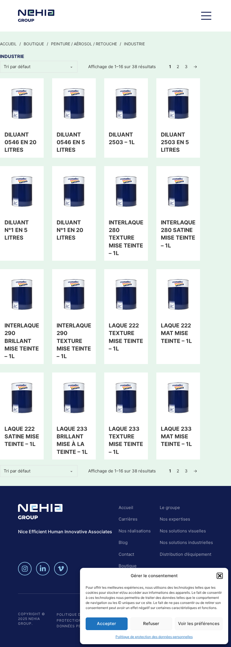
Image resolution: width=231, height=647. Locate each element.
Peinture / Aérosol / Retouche (84, 43)
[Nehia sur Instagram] (25, 568)
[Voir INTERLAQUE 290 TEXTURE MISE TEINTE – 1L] (74, 294)
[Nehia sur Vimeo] (61, 568)
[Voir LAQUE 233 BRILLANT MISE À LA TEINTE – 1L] (74, 397)
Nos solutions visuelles (183, 531)
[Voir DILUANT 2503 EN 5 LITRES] (178, 103)
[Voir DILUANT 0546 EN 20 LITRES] (22, 103)
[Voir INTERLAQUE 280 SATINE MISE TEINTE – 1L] (178, 191)
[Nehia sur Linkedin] (43, 568)
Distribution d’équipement (185, 554)
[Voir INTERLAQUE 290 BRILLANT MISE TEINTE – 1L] (22, 294)
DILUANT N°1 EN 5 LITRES (17, 230)
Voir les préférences (198, 623)
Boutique (34, 43)
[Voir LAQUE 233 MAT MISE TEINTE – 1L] (178, 397)
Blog (123, 542)
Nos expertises (175, 519)
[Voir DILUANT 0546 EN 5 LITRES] (74, 103)
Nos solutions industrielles (186, 542)
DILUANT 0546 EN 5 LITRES (71, 142)
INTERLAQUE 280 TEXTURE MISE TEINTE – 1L (126, 237)
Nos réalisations (135, 531)
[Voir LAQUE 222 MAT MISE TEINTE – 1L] (178, 294)
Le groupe (170, 507)
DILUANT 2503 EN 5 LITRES (175, 142)
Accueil (8, 43)
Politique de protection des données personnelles (154, 637)
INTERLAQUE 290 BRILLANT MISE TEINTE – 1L (22, 341)
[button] (220, 576)
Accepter (106, 623)
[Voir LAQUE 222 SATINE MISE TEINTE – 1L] (22, 397)
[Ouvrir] (206, 16)
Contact (126, 554)
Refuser (151, 623)
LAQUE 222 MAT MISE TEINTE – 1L (176, 333)
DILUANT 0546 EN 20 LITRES (20, 142)
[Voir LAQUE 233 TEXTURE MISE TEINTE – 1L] (126, 397)
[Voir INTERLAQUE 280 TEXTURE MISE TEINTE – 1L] (126, 191)
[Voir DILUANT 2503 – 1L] (126, 103)
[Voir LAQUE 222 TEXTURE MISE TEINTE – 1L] (126, 294)
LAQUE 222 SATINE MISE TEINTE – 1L (22, 436)
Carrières (128, 519)
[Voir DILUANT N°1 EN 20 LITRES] (74, 191)
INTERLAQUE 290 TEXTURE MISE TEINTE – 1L (74, 341)
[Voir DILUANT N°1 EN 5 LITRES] (22, 191)
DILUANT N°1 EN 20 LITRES (70, 230)
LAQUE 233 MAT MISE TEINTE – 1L (176, 436)
